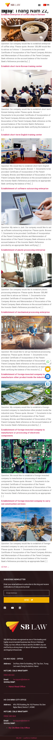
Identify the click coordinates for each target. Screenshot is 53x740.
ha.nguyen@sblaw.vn (21, 679)
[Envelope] (48, 369)
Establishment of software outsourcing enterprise (24, 188)
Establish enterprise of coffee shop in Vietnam (23, 14)
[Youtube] (12, 608)
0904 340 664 (9, 675)
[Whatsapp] (48, 361)
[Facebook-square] (5, 608)
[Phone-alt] (48, 391)
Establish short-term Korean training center (21, 66)
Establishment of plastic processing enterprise (23, 250)
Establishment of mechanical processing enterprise (25, 312)
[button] (39, 5)
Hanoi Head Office (17, 686)
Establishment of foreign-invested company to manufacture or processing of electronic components (23, 433)
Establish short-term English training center (21, 135)
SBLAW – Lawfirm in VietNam (26, 738)
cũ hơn (5, 567)
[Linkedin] (20, 608)
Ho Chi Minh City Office (19, 728)
